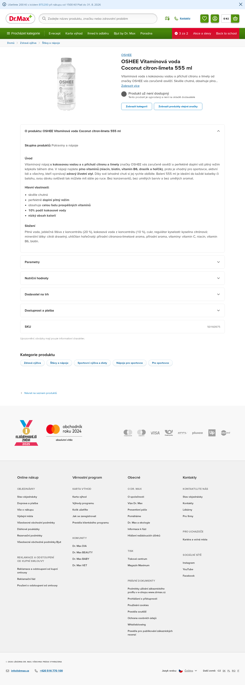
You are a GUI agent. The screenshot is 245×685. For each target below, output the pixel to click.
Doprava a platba (27, 503)
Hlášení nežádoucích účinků (144, 535)
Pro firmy (188, 516)
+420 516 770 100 (51, 670)
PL (228, 670)
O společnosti (136, 496)
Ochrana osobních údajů (142, 617)
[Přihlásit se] (215, 18)
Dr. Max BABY (80, 558)
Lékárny (187, 509)
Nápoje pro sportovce (129, 362)
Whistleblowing (137, 624)
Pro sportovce (160, 362)
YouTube (188, 569)
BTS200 (43, 4)
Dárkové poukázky (28, 528)
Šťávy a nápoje (59, 362)
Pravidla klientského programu (90, 522)
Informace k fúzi (137, 528)
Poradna (146, 33)
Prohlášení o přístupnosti (142, 598)
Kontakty (188, 503)
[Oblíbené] (204, 18)
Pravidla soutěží (137, 611)
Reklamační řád (26, 578)
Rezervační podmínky (29, 535)
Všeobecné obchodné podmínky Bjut (39, 541)
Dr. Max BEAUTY (82, 552)
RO (233, 670)
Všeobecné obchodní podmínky (36, 522)
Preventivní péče (137, 509)
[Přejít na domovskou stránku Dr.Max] (20, 18)
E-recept (54, 33)
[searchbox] (98, 18)
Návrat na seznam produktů (40, 392)
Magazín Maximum (138, 565)
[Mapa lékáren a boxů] (167, 18)
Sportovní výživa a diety (92, 362)
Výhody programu (83, 503)
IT (238, 670)
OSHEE (126, 55)
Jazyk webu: (169, 670)
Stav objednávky (27, 496)
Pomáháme (134, 516)
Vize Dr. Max (135, 503)
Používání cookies (138, 605)
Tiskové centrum (137, 558)
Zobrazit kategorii (136, 106)
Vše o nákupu (25, 509)
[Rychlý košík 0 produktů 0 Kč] (235, 18)
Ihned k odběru (98, 33)
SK (224, 670)
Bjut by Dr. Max (124, 33)
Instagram (189, 562)
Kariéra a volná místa (195, 539)
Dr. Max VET (79, 565)
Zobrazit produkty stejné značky (178, 106)
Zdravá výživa (32, 362)
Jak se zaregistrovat (84, 516)
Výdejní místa (25, 516)
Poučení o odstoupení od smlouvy (37, 585)
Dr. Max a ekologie (139, 522)
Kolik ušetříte (80, 509)
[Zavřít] (241, 4)
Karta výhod (74, 33)
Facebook (189, 575)
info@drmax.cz (20, 670)
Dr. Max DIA (79, 545)
